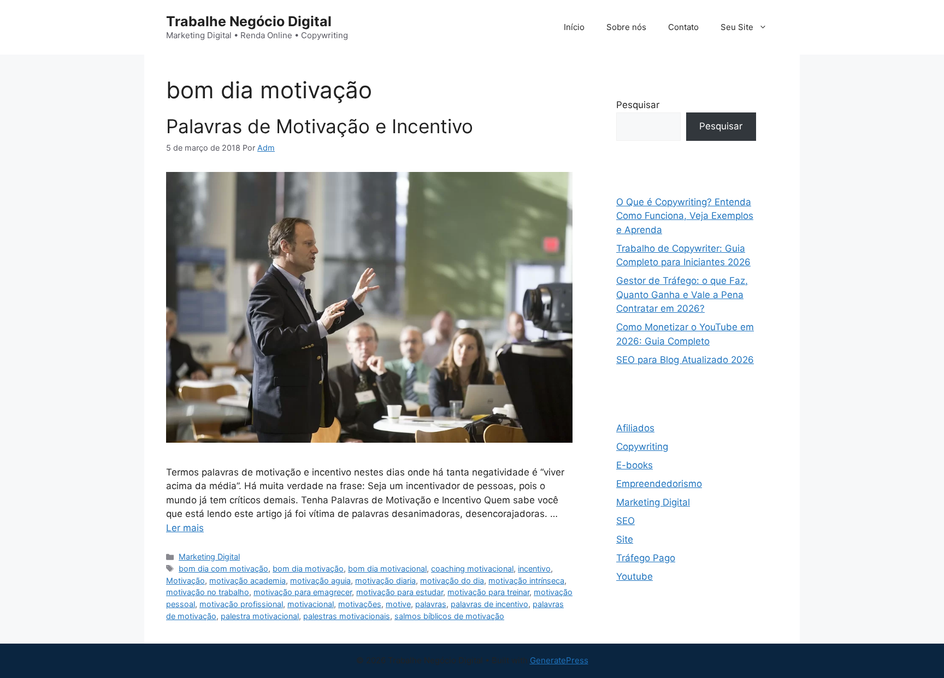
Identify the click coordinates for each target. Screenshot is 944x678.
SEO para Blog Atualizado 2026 (685, 359)
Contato (683, 27)
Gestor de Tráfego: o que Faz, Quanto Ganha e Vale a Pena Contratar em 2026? (682, 294)
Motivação (185, 580)
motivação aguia (320, 580)
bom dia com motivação (223, 568)
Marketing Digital (209, 556)
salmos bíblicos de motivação (449, 616)
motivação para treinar (488, 592)
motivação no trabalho (207, 592)
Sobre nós (626, 27)
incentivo (534, 568)
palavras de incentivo (489, 604)
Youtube (634, 576)
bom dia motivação (308, 568)
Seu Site (737, 27)
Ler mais (185, 527)
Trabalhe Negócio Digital (249, 21)
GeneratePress (559, 660)
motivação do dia (452, 580)
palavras (430, 604)
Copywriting (642, 446)
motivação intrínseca (526, 580)
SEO (625, 520)
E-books (634, 465)
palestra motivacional (260, 616)
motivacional (310, 604)
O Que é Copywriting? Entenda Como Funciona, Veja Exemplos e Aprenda (684, 216)
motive (398, 604)
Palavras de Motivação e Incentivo (319, 126)
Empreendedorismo (659, 483)
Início (574, 27)
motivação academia (247, 580)
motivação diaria (385, 580)
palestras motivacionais (346, 616)
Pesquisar (637, 104)
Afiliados (635, 428)
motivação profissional (241, 604)
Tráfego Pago (645, 557)
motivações (359, 604)
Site (624, 539)
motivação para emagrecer (302, 592)
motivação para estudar (399, 592)
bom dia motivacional (387, 568)
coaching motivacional (472, 568)
